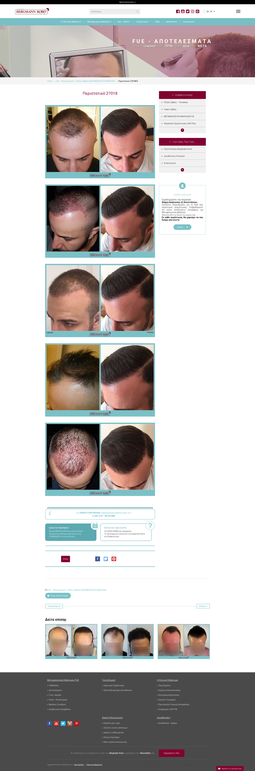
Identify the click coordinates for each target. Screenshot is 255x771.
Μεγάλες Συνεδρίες (57, 704)
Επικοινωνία (188, 21)
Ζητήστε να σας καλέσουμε (115, 728)
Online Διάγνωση (182, 194)
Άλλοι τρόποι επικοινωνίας (115, 742)
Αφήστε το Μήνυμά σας (114, 732)
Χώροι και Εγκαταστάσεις (170, 690)
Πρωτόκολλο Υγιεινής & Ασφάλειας (174, 704)
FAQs (157, 21)
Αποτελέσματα (55, 690)
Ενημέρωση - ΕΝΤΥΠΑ (168, 709)
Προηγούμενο (55, 606)
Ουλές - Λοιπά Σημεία (58, 700)
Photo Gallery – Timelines (176, 102)
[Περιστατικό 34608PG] (71, 628)
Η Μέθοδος (54, 685)
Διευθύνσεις (171, 21)
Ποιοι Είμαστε (165, 685)
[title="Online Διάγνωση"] (182, 189)
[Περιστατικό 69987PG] (127, 628)
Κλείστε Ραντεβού (112, 737)
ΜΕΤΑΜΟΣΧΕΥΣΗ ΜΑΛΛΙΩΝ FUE (179, 116)
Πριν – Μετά (122, 21)
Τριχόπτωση (141, 21)
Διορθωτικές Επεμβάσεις (60, 709)
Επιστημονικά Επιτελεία (169, 695)
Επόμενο (203, 606)
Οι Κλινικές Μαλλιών (70, 21)
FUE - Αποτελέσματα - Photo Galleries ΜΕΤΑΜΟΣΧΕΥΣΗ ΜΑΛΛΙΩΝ (77, 590)
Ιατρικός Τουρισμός (167, 700)
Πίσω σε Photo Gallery (59, 596)
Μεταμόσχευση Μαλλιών (99, 21)
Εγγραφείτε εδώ (171, 753)
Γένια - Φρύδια (55, 695)
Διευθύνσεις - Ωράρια (168, 723)
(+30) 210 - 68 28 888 (103, 515)
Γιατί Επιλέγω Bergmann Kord (178, 149)
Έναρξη (180, 227)
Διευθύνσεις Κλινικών (174, 156)
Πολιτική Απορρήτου (94, 765)
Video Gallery (170, 109)
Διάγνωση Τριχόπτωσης (114, 685)
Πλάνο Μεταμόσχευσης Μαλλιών (118, 690)
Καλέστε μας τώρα (112, 723)
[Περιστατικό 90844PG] (183, 628)
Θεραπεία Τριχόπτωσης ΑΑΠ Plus (180, 123)
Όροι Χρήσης (79, 765)
